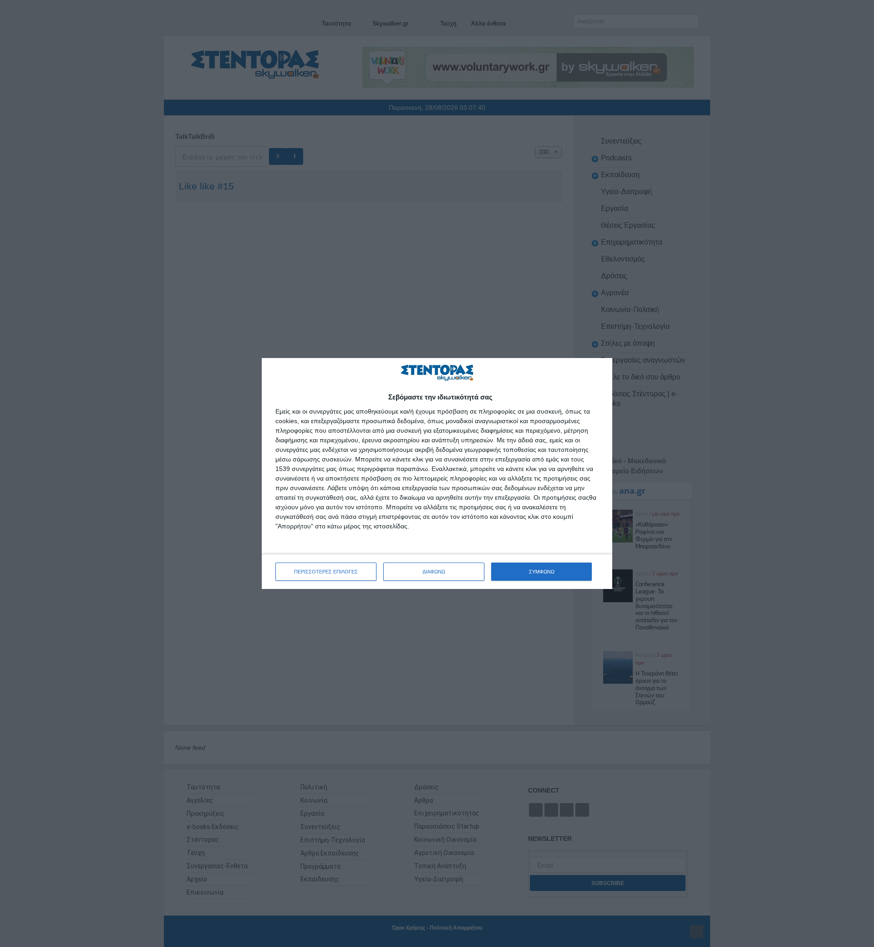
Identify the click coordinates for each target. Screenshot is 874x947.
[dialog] (437, 473)
